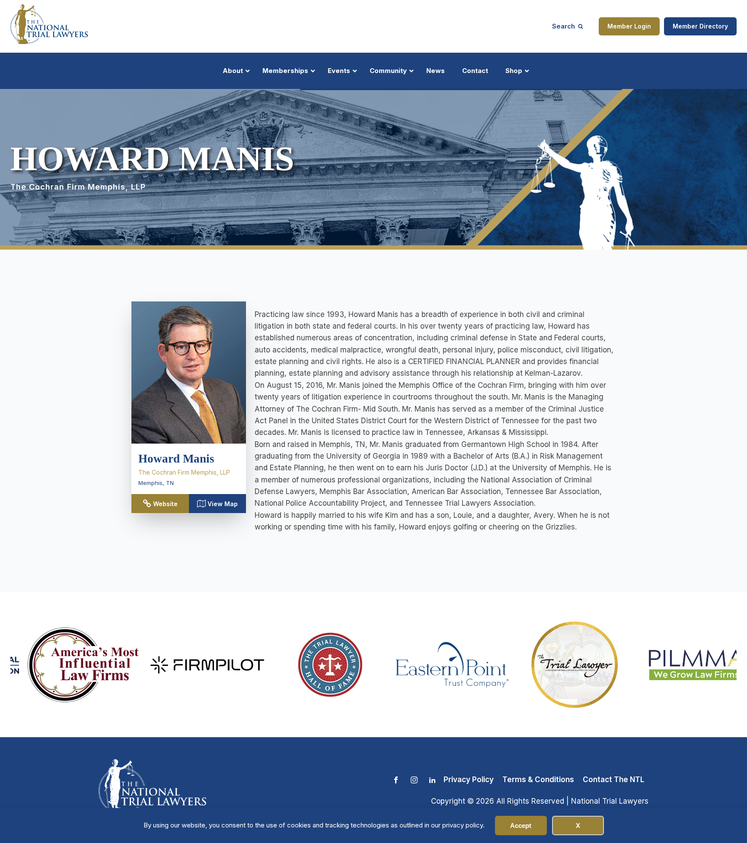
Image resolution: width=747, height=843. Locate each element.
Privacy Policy (469, 779)
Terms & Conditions (538, 779)
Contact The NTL (613, 779)
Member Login (629, 26)
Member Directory (700, 26)
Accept (520, 825)
